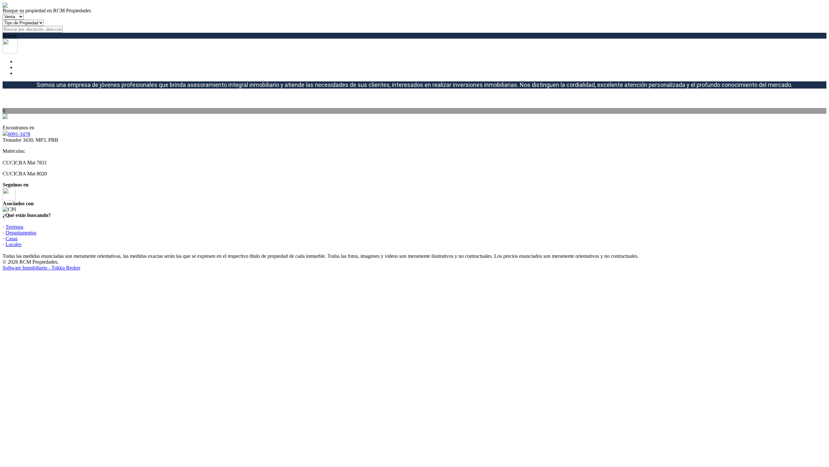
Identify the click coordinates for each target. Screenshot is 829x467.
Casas (11, 238)
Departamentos (21, 232)
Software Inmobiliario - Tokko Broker (41, 267)
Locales (13, 244)
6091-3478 (19, 134)
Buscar (10, 35)
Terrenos (14, 227)
